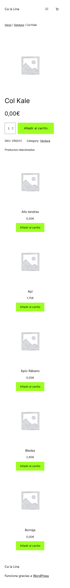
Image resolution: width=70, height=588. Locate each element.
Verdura (19, 24)
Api (30, 291)
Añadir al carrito (36, 128)
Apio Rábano (30, 371)
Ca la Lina (12, 9)
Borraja (30, 530)
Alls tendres (30, 212)
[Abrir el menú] (46, 9)
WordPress (41, 576)
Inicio (8, 24)
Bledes (30, 450)
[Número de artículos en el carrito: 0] (57, 9)
